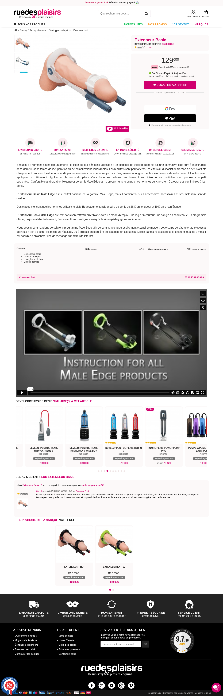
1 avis (149, 47)
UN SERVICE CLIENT (160, 150)
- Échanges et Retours (25, 644)
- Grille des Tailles (66, 644)
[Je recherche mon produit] (146, 14)
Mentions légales (203, 693)
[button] (98, 471)
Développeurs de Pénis (154, 44)
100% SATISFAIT (62, 150)
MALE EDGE (67, 520)
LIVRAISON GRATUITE (30, 150)
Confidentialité (155, 693)
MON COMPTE (193, 17)
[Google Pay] (170, 109)
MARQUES (201, 24)
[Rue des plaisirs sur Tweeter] (101, 685)
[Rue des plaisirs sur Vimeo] (131, 685)
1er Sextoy (180, 24)
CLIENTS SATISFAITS (192, 150)
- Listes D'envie (65, 640)
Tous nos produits (30, 24)
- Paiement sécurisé (24, 649)
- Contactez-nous (66, 653)
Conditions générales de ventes (178, 693)
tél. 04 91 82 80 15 (189, 615)
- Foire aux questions (68, 649)
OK (145, 644)
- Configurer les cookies (26, 653)
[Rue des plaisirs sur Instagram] (121, 685)
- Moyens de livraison (25, 640)
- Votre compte (65, 635)
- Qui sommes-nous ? (25, 635)
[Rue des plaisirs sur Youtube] (111, 685)
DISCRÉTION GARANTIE (95, 150)
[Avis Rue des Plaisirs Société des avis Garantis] (182, 641)
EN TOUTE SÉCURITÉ (127, 150)
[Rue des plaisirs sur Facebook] (91, 685)
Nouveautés (133, 24)
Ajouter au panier (172, 84)
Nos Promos (157, 24)
